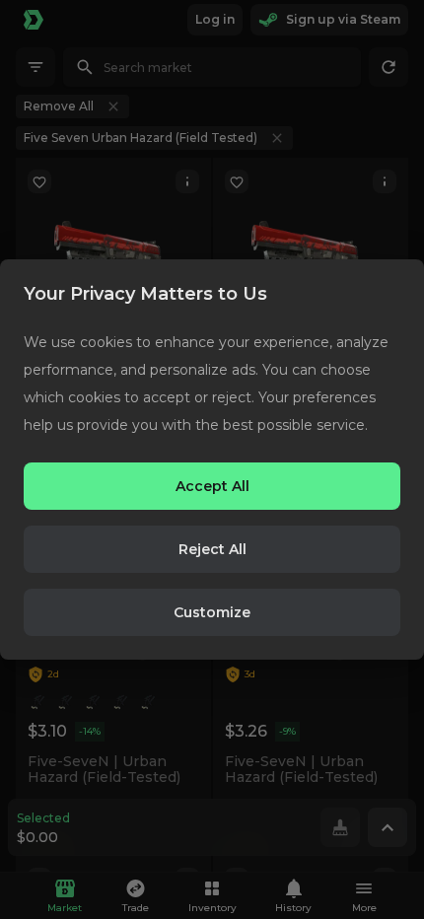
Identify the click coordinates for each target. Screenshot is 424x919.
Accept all (212, 486)
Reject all (212, 549)
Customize (212, 612)
